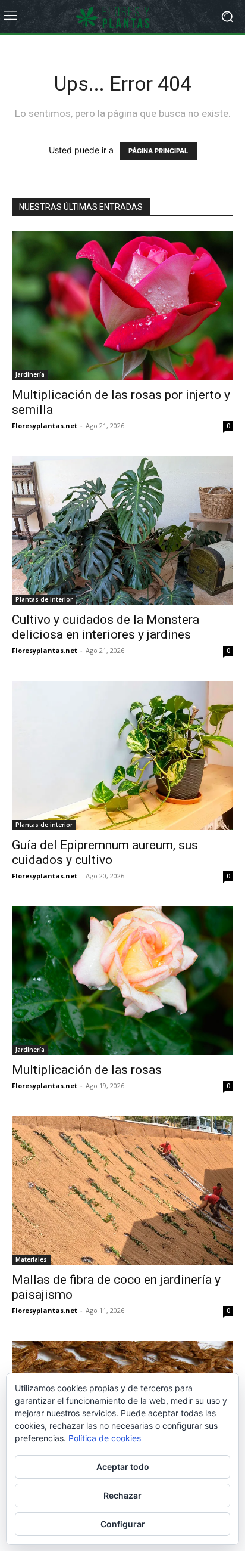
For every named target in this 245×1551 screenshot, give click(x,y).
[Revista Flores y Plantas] (122, 16)
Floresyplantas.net (44, 425)
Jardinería (30, 374)
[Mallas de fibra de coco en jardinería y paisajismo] (122, 1190)
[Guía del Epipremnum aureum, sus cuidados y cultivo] (122, 755)
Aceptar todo (122, 1467)
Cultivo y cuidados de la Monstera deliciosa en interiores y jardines (105, 627)
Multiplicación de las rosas (87, 1070)
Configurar (122, 1524)
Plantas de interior (44, 599)
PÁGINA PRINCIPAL (158, 151)
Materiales (31, 1259)
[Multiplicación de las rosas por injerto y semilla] (122, 305)
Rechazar (122, 1495)
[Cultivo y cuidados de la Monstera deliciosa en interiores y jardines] (122, 530)
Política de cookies (104, 1438)
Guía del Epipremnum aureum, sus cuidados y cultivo (105, 852)
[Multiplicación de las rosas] (122, 980)
